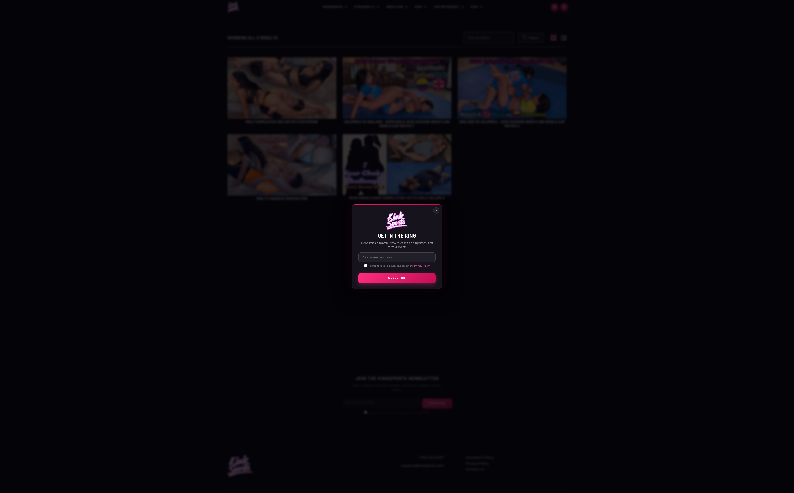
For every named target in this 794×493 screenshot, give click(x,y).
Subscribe (397, 278)
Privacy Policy (422, 265)
